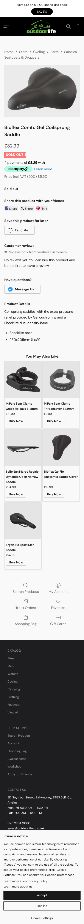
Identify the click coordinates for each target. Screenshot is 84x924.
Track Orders (26, 607)
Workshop (15, 766)
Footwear (14, 705)
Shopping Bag (26, 624)
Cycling (39, 52)
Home (9, 52)
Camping (14, 689)
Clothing (13, 697)
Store (23, 52)
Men (11, 666)
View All (13, 712)
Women (13, 674)
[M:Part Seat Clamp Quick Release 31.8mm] (23, 379)
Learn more (43, 169)
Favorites (58, 607)
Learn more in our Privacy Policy (25, 881)
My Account (58, 591)
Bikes (11, 658)
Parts (54, 52)
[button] (42, 11)
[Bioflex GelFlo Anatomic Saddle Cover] (61, 447)
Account (13, 743)
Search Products (26, 591)
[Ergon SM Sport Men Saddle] (23, 520)
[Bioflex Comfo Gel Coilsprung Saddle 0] (42, 91)
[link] (42, 916)
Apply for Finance (20, 774)
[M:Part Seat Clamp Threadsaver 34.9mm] (61, 379)
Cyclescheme (17, 759)
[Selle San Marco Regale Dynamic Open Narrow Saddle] (23, 447)
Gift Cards (58, 624)
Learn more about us (17, 886)
